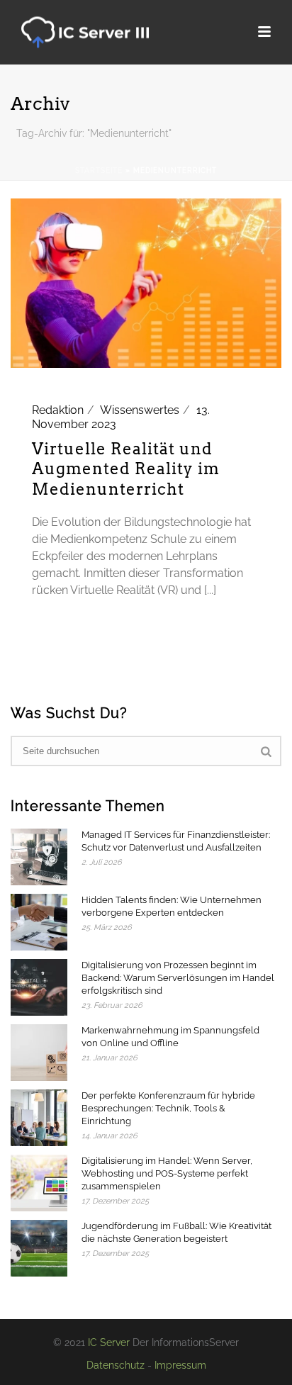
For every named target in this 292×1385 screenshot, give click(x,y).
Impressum (180, 1365)
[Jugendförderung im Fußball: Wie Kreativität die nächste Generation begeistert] (39, 1248)
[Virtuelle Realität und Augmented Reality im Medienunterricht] (146, 282)
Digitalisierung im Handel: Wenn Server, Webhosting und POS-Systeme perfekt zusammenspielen (167, 1173)
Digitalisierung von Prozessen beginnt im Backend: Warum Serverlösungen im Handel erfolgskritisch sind (178, 978)
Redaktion (58, 410)
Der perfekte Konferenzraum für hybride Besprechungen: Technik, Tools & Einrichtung (168, 1108)
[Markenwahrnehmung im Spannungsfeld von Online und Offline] (39, 1052)
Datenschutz (115, 1365)
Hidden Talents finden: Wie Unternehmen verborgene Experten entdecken (172, 906)
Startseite (99, 170)
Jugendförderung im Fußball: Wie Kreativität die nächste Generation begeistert (176, 1232)
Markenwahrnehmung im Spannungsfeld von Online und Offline (170, 1036)
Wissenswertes (139, 410)
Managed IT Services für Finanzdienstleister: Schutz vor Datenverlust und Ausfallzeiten (176, 841)
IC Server (109, 1342)
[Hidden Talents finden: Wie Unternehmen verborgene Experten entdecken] (39, 922)
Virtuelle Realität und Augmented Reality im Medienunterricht (126, 468)
